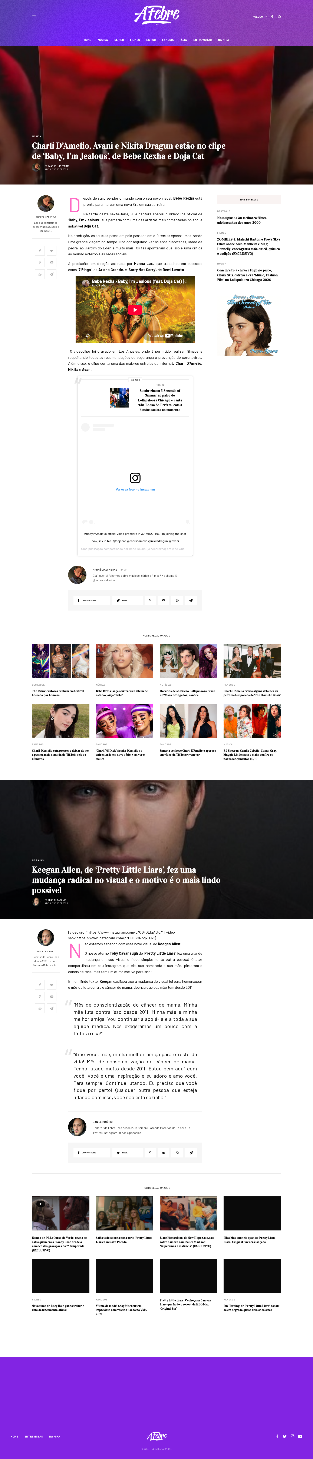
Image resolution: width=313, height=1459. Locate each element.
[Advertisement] (156, 1397)
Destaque (223, 211)
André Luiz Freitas (59, 166)
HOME (14, 1436)
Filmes (221, 232)
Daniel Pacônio (57, 900)
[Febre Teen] (156, 15)
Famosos (229, 684)
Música (36, 136)
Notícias (165, 684)
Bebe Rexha (137, 549)
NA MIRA (54, 1436)
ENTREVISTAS (33, 1436)
